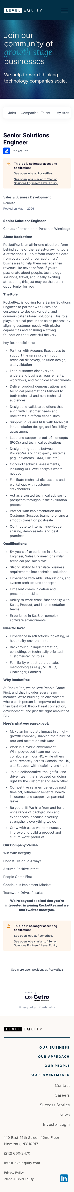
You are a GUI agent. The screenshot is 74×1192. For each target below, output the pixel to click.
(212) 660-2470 (17, 1153)
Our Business (54, 1048)
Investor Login (56, 1124)
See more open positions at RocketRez (37, 969)
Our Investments (50, 1075)
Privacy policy (27, 1007)
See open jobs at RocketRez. (33, 173)
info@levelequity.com (22, 1163)
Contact (62, 1085)
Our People (57, 1066)
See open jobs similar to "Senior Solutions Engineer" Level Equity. (36, 181)
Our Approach (54, 1057)
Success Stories (55, 1105)
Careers (62, 1095)
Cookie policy (47, 1007)
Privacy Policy (14, 1172)
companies (29, 113)
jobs (12, 113)
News (64, 1114)
